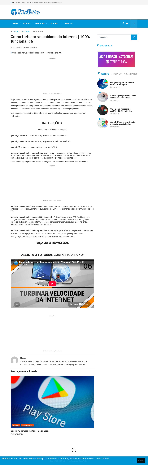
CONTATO (67, 23)
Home (16, 31)
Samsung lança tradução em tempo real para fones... (123, 97)
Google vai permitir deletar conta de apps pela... (122, 83)
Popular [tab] (117, 74)
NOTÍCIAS (26, 23)
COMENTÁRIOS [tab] (130, 74)
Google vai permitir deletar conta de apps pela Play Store (44, 2)
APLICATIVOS (40, 23)
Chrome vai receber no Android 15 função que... (121, 110)
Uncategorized (27, 425)
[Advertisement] (98, 14)
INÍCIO (15, 23)
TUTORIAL (54, 23)
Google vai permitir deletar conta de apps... (30, 431)
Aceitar (140, 460)
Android (16, 425)
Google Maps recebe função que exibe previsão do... (123, 123)
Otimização (25, 31)
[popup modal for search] (133, 23)
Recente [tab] (105, 74)
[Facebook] (123, 23)
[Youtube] (127, 23)
